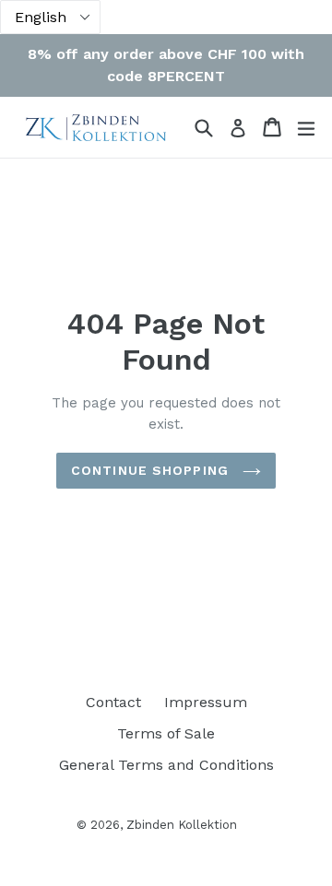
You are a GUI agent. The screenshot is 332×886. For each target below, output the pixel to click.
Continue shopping (152, 470)
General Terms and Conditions (166, 765)
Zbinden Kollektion (181, 825)
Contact (113, 702)
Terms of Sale (166, 733)
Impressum (205, 702)
